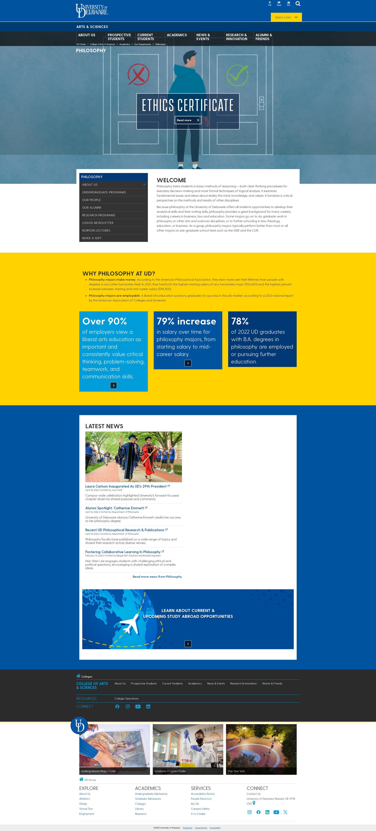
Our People (91, 200)
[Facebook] (258, 813)
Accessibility (215, 828)
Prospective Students (119, 37)
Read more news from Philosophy (157, 576)
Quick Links (283, 17)
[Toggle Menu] (144, 184)
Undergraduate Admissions (151, 793)
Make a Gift (92, 238)
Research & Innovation (236, 37)
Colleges (140, 803)
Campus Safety (200, 808)
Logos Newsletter (97, 222)
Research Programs (98, 215)
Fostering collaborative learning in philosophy (123, 552)
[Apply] (279, 4)
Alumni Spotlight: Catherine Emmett (114, 508)
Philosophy (160, 44)
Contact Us (253, 793)
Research (140, 813)
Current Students (145, 37)
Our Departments (142, 44)
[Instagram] (249, 813)
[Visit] (270, 4)
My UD (195, 803)
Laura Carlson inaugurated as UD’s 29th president (125, 486)
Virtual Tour (86, 808)
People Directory (201, 798)
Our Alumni (91, 207)
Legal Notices (201, 828)
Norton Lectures (96, 230)
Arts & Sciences (92, 26)
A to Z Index (198, 813)
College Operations (126, 698)
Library (139, 808)
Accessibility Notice (203, 793)
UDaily (83, 803)
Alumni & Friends (264, 37)
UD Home (81, 44)
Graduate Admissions (148, 798)
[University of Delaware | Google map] (254, 803)
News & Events (203, 37)
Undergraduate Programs (104, 192)
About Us (86, 35)
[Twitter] (285, 813)
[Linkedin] (267, 813)
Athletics (84, 798)
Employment (86, 813)
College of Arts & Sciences (102, 44)
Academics (177, 35)
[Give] (288, 4)
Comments (187, 828)
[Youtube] (276, 813)
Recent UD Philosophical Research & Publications (124, 530)
